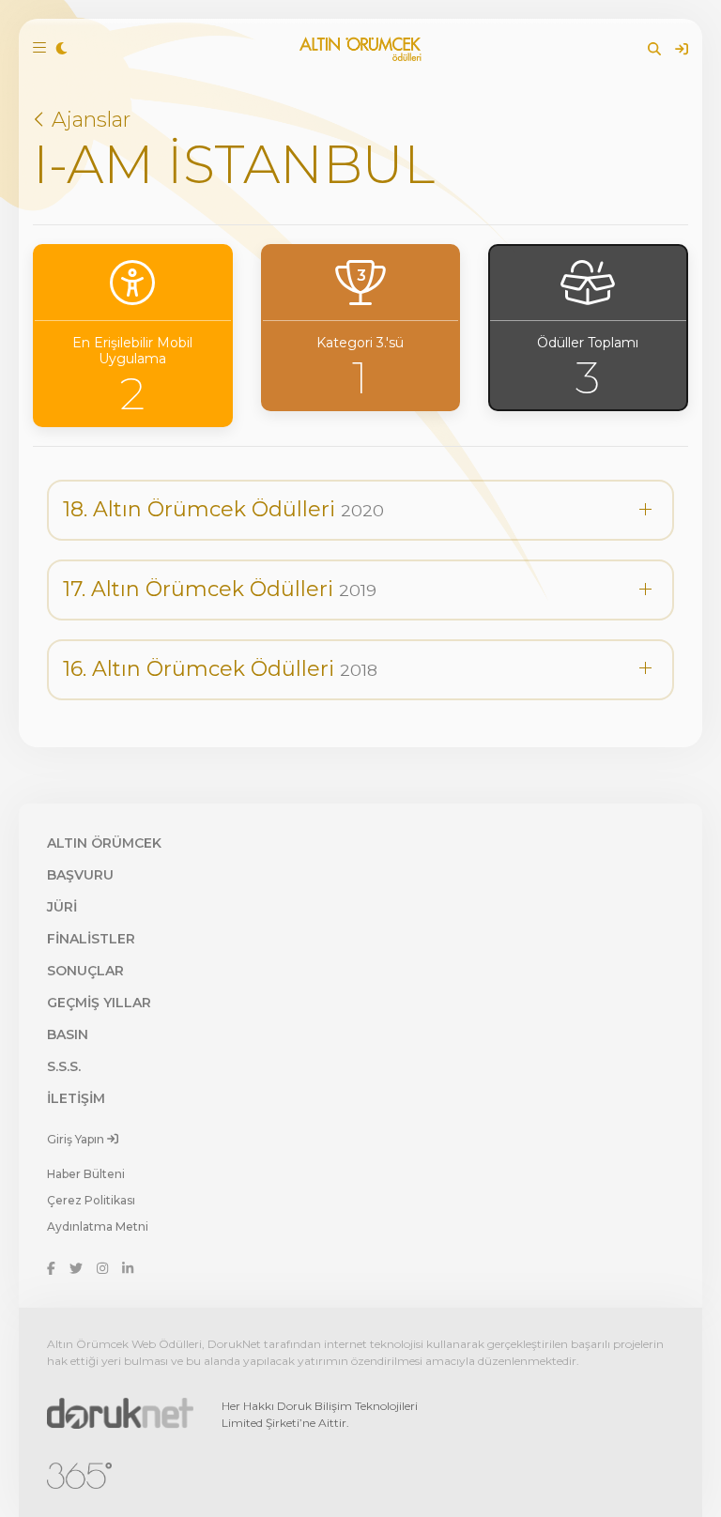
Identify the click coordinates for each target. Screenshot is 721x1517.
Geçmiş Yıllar (99, 1002)
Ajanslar (88, 119)
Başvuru (80, 874)
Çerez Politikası (91, 1200)
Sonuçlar (85, 970)
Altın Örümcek (104, 843)
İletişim (76, 1098)
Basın (67, 1034)
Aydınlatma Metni (97, 1226)
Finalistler (91, 938)
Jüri (62, 906)
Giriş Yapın (77, 1138)
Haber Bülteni (86, 1174)
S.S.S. (64, 1066)
